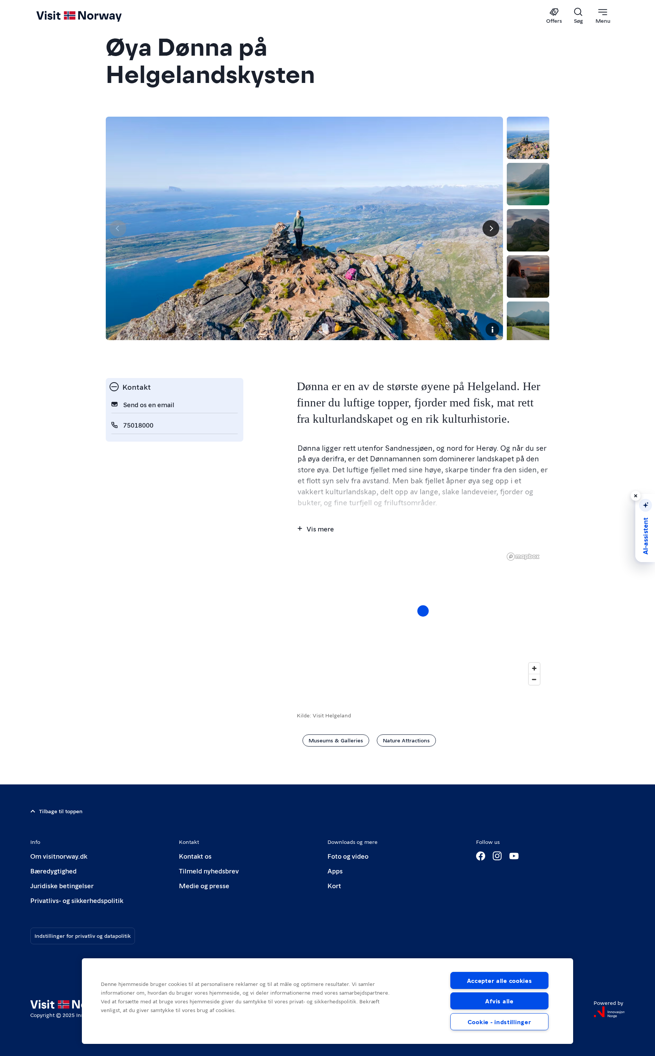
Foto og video (348, 855)
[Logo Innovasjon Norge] (609, 1012)
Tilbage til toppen (61, 811)
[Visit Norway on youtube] (514, 856)
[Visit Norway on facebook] (480, 856)
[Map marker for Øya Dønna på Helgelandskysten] (423, 611)
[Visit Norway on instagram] (497, 856)
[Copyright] (492, 329)
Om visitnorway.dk (58, 855)
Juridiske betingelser (62, 885)
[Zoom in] (534, 668)
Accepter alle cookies (499, 980)
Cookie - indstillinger (499, 1022)
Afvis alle (499, 1001)
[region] (423, 618)
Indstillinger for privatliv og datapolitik (82, 935)
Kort (334, 885)
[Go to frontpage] (91, 16)
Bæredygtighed (53, 870)
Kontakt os (195, 855)
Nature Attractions (406, 740)
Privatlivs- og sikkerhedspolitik (76, 900)
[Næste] (491, 228)
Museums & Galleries (336, 740)
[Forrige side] (118, 228)
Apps (335, 870)
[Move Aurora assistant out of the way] (636, 496)
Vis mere (320, 528)
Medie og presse (204, 885)
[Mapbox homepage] (523, 556)
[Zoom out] (534, 679)
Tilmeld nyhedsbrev (209, 870)
